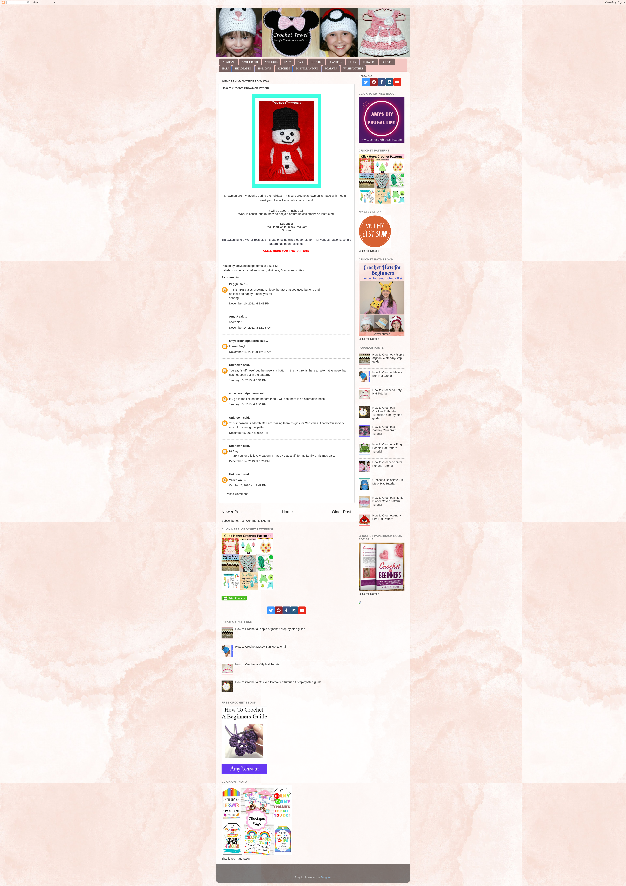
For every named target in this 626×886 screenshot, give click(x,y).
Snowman (287, 270)
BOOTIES (316, 62)
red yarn (302, 227)
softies (299, 270)
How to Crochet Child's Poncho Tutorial (387, 464)
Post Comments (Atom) (254, 520)
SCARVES (331, 68)
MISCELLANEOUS (307, 68)
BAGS (300, 62)
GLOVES (387, 62)
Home (287, 511)
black (291, 227)
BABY (287, 62)
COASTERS (335, 62)
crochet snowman (254, 270)
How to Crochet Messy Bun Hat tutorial (260, 646)
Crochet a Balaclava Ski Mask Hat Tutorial (387, 481)
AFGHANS (229, 62)
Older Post (341, 511)
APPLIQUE (270, 62)
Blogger (326, 877)
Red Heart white (276, 227)
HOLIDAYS (264, 68)
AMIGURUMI (250, 62)
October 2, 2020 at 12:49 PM (248, 485)
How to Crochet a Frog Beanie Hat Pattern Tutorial (387, 448)
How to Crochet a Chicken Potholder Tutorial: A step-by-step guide (278, 682)
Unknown (235, 365)
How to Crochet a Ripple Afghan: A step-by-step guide (270, 629)
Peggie (234, 284)
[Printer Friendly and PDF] (234, 599)
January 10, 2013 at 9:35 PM (248, 404)
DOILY (352, 62)
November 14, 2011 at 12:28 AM (250, 327)
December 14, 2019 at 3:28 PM (249, 461)
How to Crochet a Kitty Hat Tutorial (257, 664)
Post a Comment (237, 494)
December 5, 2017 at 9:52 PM (248, 432)
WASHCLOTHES (353, 68)
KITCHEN (284, 68)
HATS (225, 68)
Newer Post (232, 511)
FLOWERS (369, 62)
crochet (237, 270)
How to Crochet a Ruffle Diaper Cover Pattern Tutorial (387, 501)
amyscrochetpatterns (244, 340)
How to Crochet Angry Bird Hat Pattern (386, 517)
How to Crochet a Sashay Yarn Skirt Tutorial (384, 430)
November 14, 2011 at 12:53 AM (250, 352)
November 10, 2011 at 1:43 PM (249, 303)
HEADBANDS (243, 68)
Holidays (273, 270)
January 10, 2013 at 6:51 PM (248, 380)
